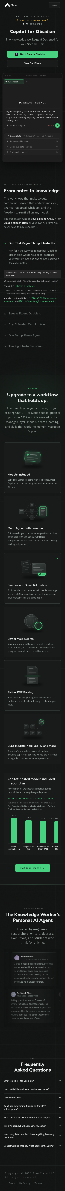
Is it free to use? (12, 1127)
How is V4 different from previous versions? (26, 1118)
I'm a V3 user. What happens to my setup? (25, 1155)
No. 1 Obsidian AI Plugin (32, 16)
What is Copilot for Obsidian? (19, 1110)
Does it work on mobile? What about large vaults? (29, 1175)
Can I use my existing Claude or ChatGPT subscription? (25, 1137)
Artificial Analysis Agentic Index (30, 828)
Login (54, 5)
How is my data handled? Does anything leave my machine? (29, 1166)
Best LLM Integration (32, 20)
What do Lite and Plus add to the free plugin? (27, 1147)
